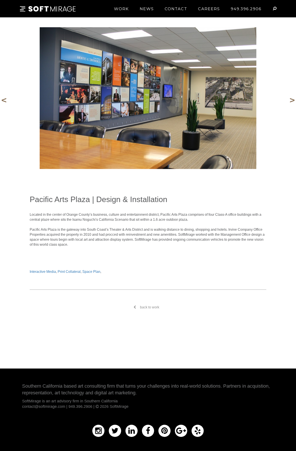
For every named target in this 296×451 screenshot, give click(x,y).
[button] (274, 8)
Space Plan (91, 271)
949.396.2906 (246, 9)
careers (209, 9)
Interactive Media (43, 271)
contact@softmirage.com (43, 406)
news (147, 9)
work (121, 9)
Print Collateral (69, 271)
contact (176, 9)
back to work (149, 307)
